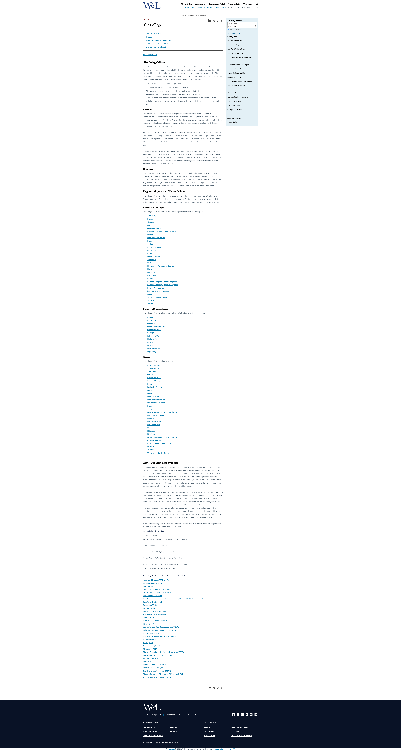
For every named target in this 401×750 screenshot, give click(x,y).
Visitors (224, 7)
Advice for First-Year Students (157, 44)
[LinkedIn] (255, 714)
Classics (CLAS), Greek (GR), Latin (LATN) (159, 593)
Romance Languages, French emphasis (162, 282)
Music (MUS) (148, 643)
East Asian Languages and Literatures (162, 232)
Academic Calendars (234, 105)
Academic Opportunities (236, 73)
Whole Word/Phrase (235, 29)
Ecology (150, 390)
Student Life (232, 93)
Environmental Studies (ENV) (154, 611)
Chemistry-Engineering (156, 327)
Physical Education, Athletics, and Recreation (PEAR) (163, 652)
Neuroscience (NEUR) (151, 646)
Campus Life (234, 4)
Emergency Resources (239, 727)
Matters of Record (234, 101)
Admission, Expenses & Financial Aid (241, 57)
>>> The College (233, 45)
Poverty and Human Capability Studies (162, 437)
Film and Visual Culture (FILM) (154, 615)
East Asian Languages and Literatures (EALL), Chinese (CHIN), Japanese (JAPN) (174, 599)
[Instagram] (242, 714)
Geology (150, 244)
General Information (235, 41)
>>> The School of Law (235, 53)
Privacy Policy (209, 736)
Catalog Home (232, 37)
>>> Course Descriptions (236, 86)
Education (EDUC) (150, 605)
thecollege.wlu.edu (150, 55)
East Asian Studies (154, 387)
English (150, 235)
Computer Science (154, 228)
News (232, 7)
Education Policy (153, 397)
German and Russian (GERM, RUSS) (157, 621)
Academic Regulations (235, 69)
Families (217, 7)
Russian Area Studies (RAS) (154, 668)
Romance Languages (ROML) (154, 665)
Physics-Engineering (155, 349)
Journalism (151, 260)
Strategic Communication (157, 297)
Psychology (151, 275)
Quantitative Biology (155, 440)
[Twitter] (238, 714)
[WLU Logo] (152, 5)
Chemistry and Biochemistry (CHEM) (157, 589)
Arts (243, 7)
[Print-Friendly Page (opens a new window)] (217, 20)
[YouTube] (251, 714)
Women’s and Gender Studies (158, 453)
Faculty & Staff (208, 7)
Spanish (150, 294)
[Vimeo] (247, 714)
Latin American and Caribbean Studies (162, 412)
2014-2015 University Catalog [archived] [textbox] (194, 15)
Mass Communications (155, 415)
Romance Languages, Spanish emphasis (162, 285)
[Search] (257, 4)
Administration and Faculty (156, 47)
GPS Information (149, 727)
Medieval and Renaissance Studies (160, 266)
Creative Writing (153, 381)
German (150, 409)
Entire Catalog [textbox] (232, 23)
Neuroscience (152, 342)
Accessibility (209, 732)
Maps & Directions (150, 732)
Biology (150, 219)
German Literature (154, 250)
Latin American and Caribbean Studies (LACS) (161, 630)
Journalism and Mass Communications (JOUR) (161, 627)
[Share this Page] (214, 20)
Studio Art (151, 300)
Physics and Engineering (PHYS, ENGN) (158, 655)
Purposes (150, 37)
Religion (150, 279)
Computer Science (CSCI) (152, 596)
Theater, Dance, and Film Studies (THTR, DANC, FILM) (163, 674)
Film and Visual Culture (156, 403)
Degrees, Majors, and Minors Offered (160, 40)
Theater (150, 304)
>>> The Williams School (236, 49)
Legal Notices (236, 732)
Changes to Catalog (234, 110)
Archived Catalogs (234, 118)
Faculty (230, 114)
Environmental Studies (156, 238)
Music (149, 269)
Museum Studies (153, 425)
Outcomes (247, 4)
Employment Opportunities (153, 736)
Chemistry (151, 222)
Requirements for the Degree (238, 65)
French (150, 241)
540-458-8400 (193, 715)
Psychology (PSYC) (150, 658)
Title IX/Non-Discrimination (241, 736)
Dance (149, 384)
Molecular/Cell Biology (155, 422)
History (150, 253)
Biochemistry (152, 320)
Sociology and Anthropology (158, 291)
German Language (154, 247)
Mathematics (152, 263)
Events (238, 7)
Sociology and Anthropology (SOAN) (157, 671)
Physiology (151, 434)
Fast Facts (174, 727)
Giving (256, 7)
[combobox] (202, 15)
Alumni (187, 7)
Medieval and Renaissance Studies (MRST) (159, 637)
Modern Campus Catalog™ (225, 749)
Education (151, 393)
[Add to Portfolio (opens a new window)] (210, 20)
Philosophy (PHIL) (150, 649)
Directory (207, 727)
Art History (151, 216)
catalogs (171, 749)
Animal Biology (153, 368)
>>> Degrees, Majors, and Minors (239, 81)
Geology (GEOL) (149, 618)
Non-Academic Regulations (237, 97)
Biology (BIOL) (148, 586)
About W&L (186, 4)
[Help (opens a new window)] (221, 20)
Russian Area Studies (155, 288)
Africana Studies (153, 365)
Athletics (249, 7)
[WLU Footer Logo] (152, 707)
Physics (150, 345)
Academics (200, 4)
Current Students (196, 7)
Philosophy (151, 272)
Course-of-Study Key (235, 77)
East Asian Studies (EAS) (152, 602)
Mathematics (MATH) (151, 633)
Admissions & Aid (217, 4)
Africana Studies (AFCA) (152, 583)
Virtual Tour (174, 732)
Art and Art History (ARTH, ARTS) (156, 580)
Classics (150, 225)
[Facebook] (233, 714)
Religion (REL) (148, 662)
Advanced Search (234, 33)
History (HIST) (148, 624)
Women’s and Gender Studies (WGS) (157, 677)
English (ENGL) (149, 608)
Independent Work (154, 257)
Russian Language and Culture (159, 444)
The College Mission (153, 34)
